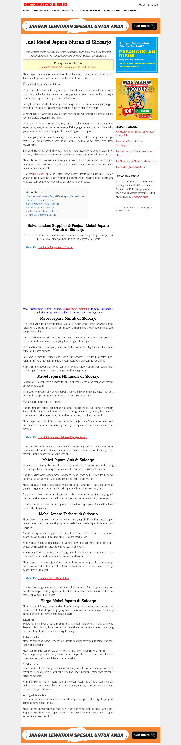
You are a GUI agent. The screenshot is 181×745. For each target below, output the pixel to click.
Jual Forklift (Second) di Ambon (131, 167)
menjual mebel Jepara (40, 174)
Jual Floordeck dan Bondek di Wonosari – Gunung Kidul (136, 133)
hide (41, 192)
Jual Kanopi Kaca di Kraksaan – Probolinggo (131, 143)
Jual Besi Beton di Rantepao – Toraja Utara (134, 153)
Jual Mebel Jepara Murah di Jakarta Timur (136, 161)
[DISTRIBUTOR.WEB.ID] (45, 4)
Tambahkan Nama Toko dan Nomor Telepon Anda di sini (68, 67)
